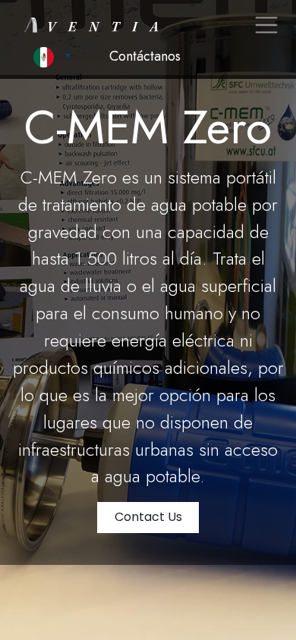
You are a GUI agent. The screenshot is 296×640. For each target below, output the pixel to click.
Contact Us (148, 516)
